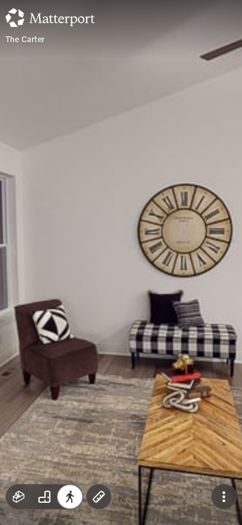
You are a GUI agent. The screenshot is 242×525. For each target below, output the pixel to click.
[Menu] (224, 497)
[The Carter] (121, 262)
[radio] (19, 497)
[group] (44, 497)
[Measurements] (99, 497)
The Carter (24, 39)
